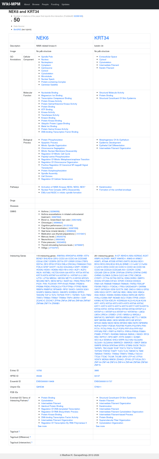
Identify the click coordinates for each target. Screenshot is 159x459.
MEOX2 (61, 278)
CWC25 (137, 275)
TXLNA (111, 356)
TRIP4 (69, 297)
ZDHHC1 (120, 359)
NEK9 (53, 280)
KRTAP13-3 (76, 275)
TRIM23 (46, 297)
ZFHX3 (128, 359)
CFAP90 (137, 272)
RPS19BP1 (113, 336)
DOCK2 (97, 280)
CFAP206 (120, 272)
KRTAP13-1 (65, 275)
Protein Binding (48, 106)
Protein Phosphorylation (52, 139)
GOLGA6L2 (69, 266)
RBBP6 (39, 289)
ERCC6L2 (72, 264)
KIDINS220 (122, 300)
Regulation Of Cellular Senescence (57, 178)
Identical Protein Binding (52, 406)
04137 (97, 375)
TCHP (116, 348)
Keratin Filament (106, 67)
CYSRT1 (98, 278)
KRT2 (102, 303)
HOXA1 (47, 269)
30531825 (76, 219)
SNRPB (97, 345)
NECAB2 (40, 280)
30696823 (57, 222)
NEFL (47, 280)
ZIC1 (143, 359)
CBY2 (55, 258)
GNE (126, 289)
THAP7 (114, 350)
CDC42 (39, 261)
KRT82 (111, 308)
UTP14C (132, 356)
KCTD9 (105, 300)
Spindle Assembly (49, 173)
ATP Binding (46, 109)
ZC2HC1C (40, 300)
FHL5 (88, 264)
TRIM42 (115, 353)
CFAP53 (129, 272)
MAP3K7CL (99, 317)
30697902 (56, 216)
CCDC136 (72, 258)
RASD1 (139, 334)
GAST (97, 289)
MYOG (78, 278)
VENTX (97, 359)
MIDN (143, 317)
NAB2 (104, 322)
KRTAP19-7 (122, 311)
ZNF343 (71, 300)
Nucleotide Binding (49, 92)
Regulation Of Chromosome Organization (59, 162)
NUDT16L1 (68, 280)
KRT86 (132, 308)
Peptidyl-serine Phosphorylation (55, 156)
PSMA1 (142, 331)
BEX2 (97, 264)
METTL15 (70, 278)
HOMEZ (84, 266)
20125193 (67, 225)
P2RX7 (104, 325)
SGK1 (86, 289)
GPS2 (146, 289)
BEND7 (39, 258)
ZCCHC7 (50, 300)
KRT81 (104, 308)
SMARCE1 (129, 342)
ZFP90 (58, 300)
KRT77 (132, 306)
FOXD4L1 (114, 286)
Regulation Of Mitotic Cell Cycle (55, 153)
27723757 (53, 247)
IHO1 (71, 269)
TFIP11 (68, 294)
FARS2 (133, 283)
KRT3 (115, 303)
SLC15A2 (129, 339)
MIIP (96, 320)
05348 (39, 375)
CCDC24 (108, 269)
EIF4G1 (113, 280)
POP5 (121, 328)
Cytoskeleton (47, 73)
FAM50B (108, 283)
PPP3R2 (98, 331)
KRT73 (111, 306)
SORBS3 (73, 292)
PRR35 (135, 331)
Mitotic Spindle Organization (54, 145)
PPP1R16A (63, 283)
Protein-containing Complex (53, 81)
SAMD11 (129, 336)
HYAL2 (97, 297)
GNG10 (132, 289)
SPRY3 (81, 292)
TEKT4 (129, 348)
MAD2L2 (137, 314)
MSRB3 (121, 320)
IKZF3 (83, 269)
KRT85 (125, 308)
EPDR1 (121, 280)
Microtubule (46, 76)
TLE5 (83, 294)
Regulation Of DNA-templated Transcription (60, 408)
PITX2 (104, 328)
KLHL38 (136, 300)
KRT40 (86, 272)
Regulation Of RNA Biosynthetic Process (59, 411)
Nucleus (45, 59)
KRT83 (118, 308)
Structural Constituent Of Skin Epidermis (117, 98)
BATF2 (127, 261)
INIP (110, 297)
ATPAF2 (120, 261)
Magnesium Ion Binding (51, 95)
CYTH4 (106, 278)
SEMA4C (108, 339)
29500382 (59, 239)
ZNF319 (113, 362)
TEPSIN (60, 294)
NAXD (110, 322)
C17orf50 (143, 264)
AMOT (113, 258)
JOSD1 (142, 297)
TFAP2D (106, 350)
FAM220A (81, 264)
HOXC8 (124, 294)
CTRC (131, 275)
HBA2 (129, 292)
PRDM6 (39, 286)
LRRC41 (104, 314)
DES (46, 264)
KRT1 (97, 303)
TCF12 (48, 294)
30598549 (70, 230)
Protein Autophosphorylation (54, 170)
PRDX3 (47, 286)
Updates (65, 4)
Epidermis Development (110, 142)
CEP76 (60, 261)
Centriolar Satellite (49, 84)
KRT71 (97, 306)
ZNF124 (98, 362)
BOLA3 (119, 264)
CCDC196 (140, 266)
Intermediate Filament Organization (115, 148)
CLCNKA (106, 275)
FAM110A (98, 283)
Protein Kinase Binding (51, 120)
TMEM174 (133, 350)
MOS (115, 320)
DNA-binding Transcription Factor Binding (59, 131)
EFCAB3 (106, 280)
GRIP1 (77, 266)
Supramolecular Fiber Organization (114, 420)
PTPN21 (70, 286)
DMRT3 (141, 278)
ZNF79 (97, 364)
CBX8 (105, 266)
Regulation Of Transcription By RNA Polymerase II (64, 422)
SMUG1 (55, 292)
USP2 (124, 356)
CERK (112, 272)
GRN (96, 292)
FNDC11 (106, 286)
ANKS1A (131, 258)
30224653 (61, 242)
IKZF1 (77, 269)
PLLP (115, 328)
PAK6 (76, 280)
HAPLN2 (116, 292)
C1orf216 (98, 266)
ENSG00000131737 (103, 381)
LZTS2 (46, 278)
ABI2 (131, 255)
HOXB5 (110, 294)
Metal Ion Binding (49, 126)
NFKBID (123, 322)
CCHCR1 (131, 269)
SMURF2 (64, 292)
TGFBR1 (76, 294)
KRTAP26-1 (133, 311)
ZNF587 (87, 300)
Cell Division (46, 176)
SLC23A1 (98, 342)
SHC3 (115, 339)
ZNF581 (144, 362)
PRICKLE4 (56, 286)
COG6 (78, 261)
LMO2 (142, 311)
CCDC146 (131, 266)
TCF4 (53, 294)
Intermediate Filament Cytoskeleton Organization (121, 411)
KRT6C (140, 303)
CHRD (144, 272)
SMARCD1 (118, 342)
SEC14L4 (98, 339)
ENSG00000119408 (45, 381)
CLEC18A (123, 275)
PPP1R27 (138, 328)
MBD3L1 (53, 278)
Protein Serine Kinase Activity (54, 128)
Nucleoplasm (47, 62)
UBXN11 (77, 297)
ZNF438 (79, 300)
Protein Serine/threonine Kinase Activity (59, 103)
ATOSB (112, 261)
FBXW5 (97, 286)
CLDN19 (114, 275)
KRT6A (133, 303)
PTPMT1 (106, 334)
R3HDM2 (115, 334)
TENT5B (137, 348)
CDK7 (46, 261)
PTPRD (77, 286)
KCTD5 (55, 272)
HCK (135, 292)
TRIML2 (131, 353)
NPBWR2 (143, 322)
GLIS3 (60, 266)
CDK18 (106, 272)
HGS (96, 294)
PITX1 (97, 328)
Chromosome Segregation (53, 148)
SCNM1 (137, 336)
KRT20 (109, 303)
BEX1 (141, 261)
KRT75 (39, 275)
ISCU (122, 297)
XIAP (83, 297)
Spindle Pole (47, 56)
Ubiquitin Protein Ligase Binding (55, 123)
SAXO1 (72, 289)
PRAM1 (72, 283)
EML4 (64, 264)
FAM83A (116, 283)
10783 (39, 370)
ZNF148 (105, 362)
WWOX (112, 359)
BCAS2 (134, 261)
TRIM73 (123, 353)
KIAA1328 (63, 272)
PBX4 (82, 280)
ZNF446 (129, 362)
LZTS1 (39, 278)
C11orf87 (134, 264)
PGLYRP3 (136, 325)
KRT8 (45, 275)
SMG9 (144, 342)
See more (42, 426)
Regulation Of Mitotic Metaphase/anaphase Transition (65, 159)
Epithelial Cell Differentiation (112, 145)
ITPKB (135, 297)
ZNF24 (64, 300)
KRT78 (138, 306)
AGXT (145, 255)
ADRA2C (138, 255)
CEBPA (52, 261)
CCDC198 (98, 269)
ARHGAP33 (71, 255)
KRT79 (145, 306)
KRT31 (72, 272)
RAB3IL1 (132, 334)
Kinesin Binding (48, 117)
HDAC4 (141, 292)
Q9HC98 (40, 386)
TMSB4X (98, 353)
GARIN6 (142, 286)
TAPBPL (98, 348)
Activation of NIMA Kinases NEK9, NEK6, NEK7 (63, 186)
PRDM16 (80, 283)
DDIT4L (39, 264)
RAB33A (123, 334)
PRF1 (105, 331)
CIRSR (71, 261)
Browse (35, 4)
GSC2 (102, 292)
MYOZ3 (85, 278)
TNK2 (88, 294)
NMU (130, 322)
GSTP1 (108, 292)
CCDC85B (82, 258)
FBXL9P (141, 283)
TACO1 (142, 345)
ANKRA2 (61, 255)
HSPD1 (141, 294)
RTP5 (121, 336)
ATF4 (86, 255)
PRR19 (128, 331)
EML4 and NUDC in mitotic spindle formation (61, 192)
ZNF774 (47, 303)
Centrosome (46, 67)
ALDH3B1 (105, 258)
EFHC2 (58, 264)
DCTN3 (113, 278)
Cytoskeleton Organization (111, 422)
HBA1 (123, 292)
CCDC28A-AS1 (119, 269)
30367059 (73, 228)
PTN (63, 286)
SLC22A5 (138, 339)
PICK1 (39, 283)
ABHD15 (124, 255)
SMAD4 (48, 292)
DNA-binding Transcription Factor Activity (59, 417)
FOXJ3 (39, 266)
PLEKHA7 (52, 283)
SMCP (137, 342)
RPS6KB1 (57, 289)
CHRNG (98, 275)
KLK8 (143, 300)
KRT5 (126, 303)
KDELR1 (112, 300)
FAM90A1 (125, 283)
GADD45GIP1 (131, 286)
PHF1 (88, 280)
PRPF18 (112, 331)
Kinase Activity (48, 112)
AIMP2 (97, 258)
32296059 (54, 211)
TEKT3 (122, 348)
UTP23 (139, 356)
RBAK (84, 286)
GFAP (46, 266)
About (27, 4)
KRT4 (121, 303)
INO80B (116, 297)
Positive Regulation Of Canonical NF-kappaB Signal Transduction (64, 166)
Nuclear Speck (48, 79)
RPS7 (65, 289)
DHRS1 (133, 278)
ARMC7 (138, 258)
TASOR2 (40, 294)
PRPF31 (120, 331)
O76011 (97, 386)
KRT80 (97, 308)
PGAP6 (128, 325)
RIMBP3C (48, 289)
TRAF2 (39, 297)
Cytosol (44, 70)
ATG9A (105, 261)
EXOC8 (128, 280)
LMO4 (97, 314)
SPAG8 (105, 345)
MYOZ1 (138, 320)
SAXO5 (79, 289)
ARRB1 (80, 255)
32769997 (79, 244)
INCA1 (39, 272)
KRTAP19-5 (111, 311)
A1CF (117, 255)
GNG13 (139, 289)
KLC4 (130, 300)
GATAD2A (105, 289)
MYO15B (130, 320)
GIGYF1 (53, 266)
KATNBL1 (47, 272)
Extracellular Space (108, 56)
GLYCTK (119, 289)
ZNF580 (136, 362)
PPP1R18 (129, 328)
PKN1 (109, 328)
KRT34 (101, 37)
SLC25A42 (108, 342)
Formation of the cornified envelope (115, 189)
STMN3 (129, 345)
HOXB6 (54, 269)
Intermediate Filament (109, 65)
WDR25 (105, 359)
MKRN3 (102, 320)
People (45, 4)
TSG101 (139, 353)
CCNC (138, 269)
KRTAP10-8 (54, 275)
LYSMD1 (112, 314)
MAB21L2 (127, 314)
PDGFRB (120, 325)
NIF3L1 (60, 280)
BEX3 (103, 264)
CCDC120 (63, 258)
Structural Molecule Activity (111, 92)
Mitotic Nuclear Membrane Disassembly (59, 150)
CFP (66, 261)
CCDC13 (122, 266)
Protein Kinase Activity (51, 100)
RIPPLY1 (104, 336)
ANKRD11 (121, 258)
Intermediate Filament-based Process (116, 414)
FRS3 (122, 286)
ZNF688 (39, 303)
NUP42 (97, 325)
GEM (112, 289)
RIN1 (96, 336)
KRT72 (104, 306)
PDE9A (111, 325)
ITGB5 (129, 297)
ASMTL (97, 261)
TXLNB (118, 356)
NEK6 (42, 37)
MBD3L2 (127, 317)
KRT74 (118, 306)
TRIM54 (62, 297)
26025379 (60, 236)
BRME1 (126, 264)
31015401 (80, 233)
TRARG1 (107, 353)
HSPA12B (132, 294)
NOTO (136, 322)
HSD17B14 (63, 269)
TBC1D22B (108, 348)
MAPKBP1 (110, 317)
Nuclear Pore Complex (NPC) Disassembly (60, 189)
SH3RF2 (40, 292)
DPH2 (51, 264)
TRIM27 (54, 297)
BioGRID (17, 29)
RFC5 (146, 334)
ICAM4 (104, 297)
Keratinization (105, 186)
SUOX (136, 345)
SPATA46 (113, 345)
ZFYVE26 (136, 359)
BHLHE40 (48, 258)
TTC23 (97, 356)
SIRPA (121, 339)
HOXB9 (117, 294)
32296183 (78, 16)
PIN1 (45, 283)
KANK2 (97, 300)
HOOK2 (39, 269)
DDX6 (127, 278)
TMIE (141, 350)
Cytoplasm (46, 65)
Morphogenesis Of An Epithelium (114, 139)
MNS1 (110, 320)
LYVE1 (120, 314)
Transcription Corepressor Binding (56, 98)
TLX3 (125, 350)
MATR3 (119, 317)
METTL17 (136, 317)
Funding (55, 4)
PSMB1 (97, 334)
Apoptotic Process (49, 142)
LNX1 (84, 275)
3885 (96, 370)
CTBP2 (84, 261)
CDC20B (98, 272)
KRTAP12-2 (140, 308)
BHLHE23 (110, 264)
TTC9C (104, 356)
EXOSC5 (137, 280)
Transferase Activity (50, 114)
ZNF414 (121, 362)
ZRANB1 (56, 303)
